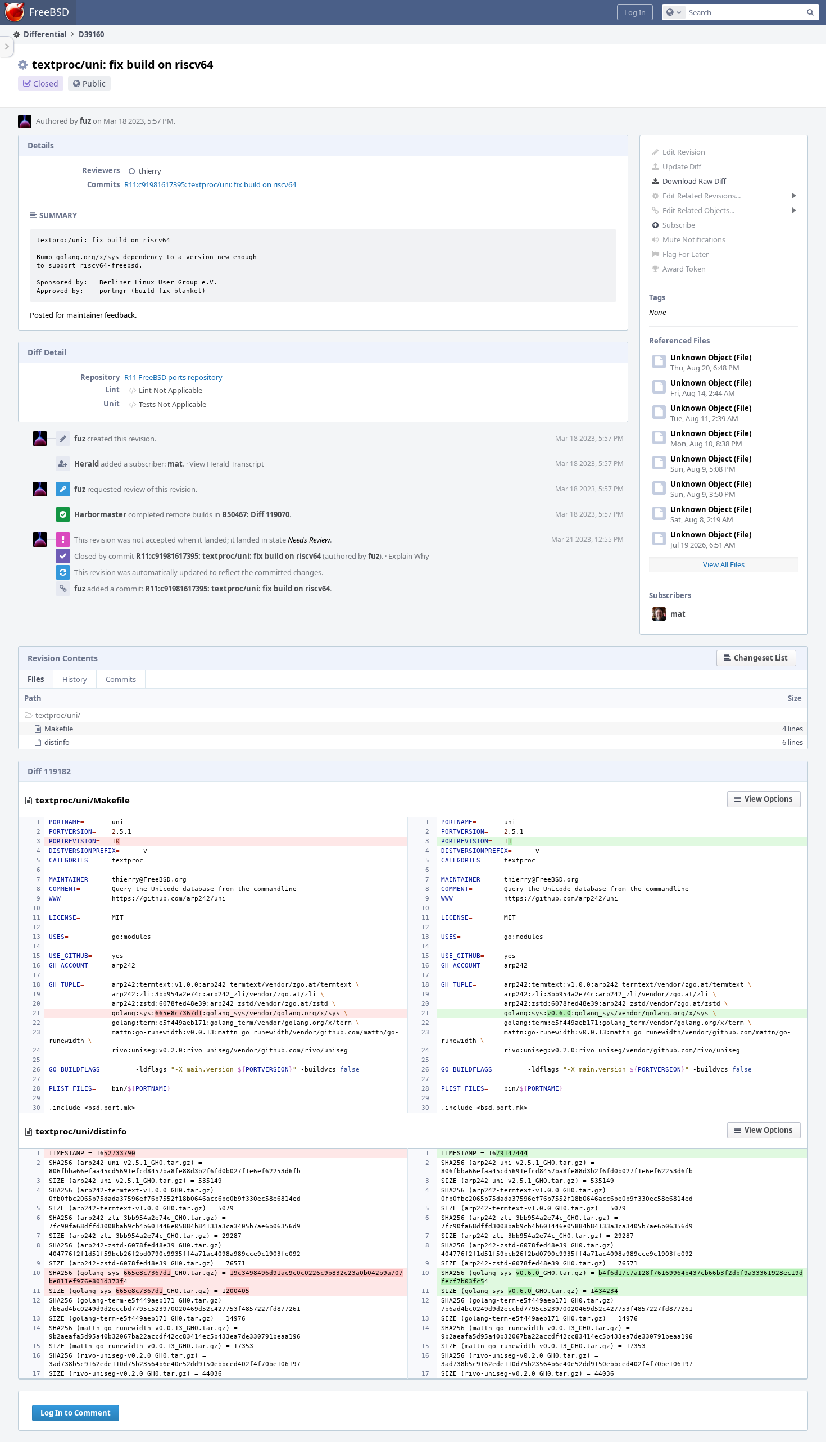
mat (678, 614)
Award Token (684, 269)
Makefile (58, 729)
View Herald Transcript (226, 464)
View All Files (724, 564)
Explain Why (408, 556)
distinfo (57, 742)
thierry (150, 171)
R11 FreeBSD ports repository (173, 377)
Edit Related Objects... (698, 210)
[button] (635, 12)
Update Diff (681, 166)
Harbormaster (100, 514)
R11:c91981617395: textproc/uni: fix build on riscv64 (210, 184)
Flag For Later (685, 254)
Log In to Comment (75, 1413)
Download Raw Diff (694, 181)
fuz (85, 121)
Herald (86, 464)
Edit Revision (683, 152)
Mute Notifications (693, 239)
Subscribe (678, 225)
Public (94, 83)
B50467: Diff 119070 (255, 514)
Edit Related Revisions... (701, 196)
